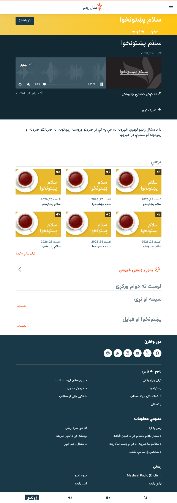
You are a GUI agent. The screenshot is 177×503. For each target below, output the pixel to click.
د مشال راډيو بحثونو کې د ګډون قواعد (137, 436)
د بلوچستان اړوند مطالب (71, 380)
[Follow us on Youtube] (137, 353)
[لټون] (145, 497)
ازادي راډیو (155, 484)
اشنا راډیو (81, 484)
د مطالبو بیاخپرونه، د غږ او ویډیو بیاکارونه (135, 444)
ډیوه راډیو (81, 476)
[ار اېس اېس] (118, 353)
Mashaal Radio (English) (144, 476)
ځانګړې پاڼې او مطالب (73, 396)
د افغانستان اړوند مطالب (145, 396)
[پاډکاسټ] (108, 353)
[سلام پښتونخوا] (138, 182)
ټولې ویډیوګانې (152, 380)
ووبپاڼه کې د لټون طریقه (71, 436)
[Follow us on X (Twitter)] (147, 353)
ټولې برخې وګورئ (25, 253)
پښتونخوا (155, 388)
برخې (154, 31)
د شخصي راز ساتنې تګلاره (145, 452)
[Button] (151, 111)
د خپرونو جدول (77, 388)
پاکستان (156, 404)
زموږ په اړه (155, 428)
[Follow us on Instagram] (127, 353)
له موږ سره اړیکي (76, 428)
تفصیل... (21, 306)
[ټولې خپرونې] (69, 497)
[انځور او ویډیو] (107, 497)
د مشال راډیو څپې (75, 444)
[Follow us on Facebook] (157, 353)
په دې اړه (138, 31)
